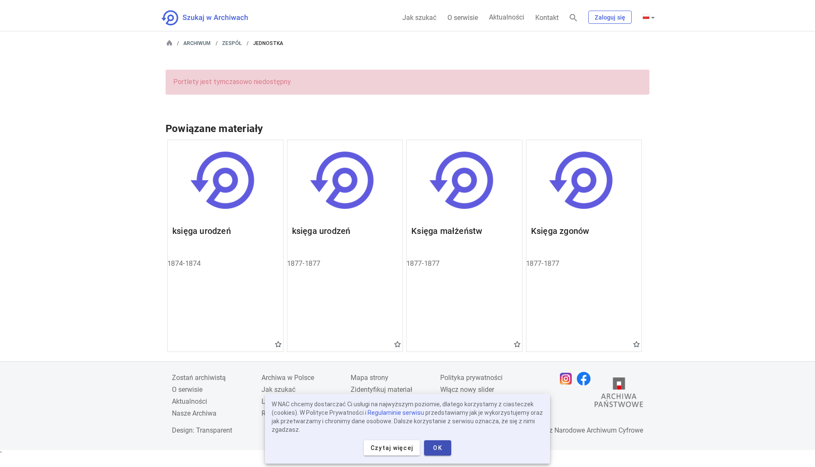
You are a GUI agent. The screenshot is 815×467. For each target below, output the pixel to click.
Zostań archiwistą (199, 378)
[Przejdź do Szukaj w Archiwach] (212, 18)
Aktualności (506, 17)
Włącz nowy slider (467, 389)
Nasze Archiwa (194, 413)
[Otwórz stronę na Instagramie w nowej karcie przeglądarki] (568, 378)
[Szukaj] (573, 18)
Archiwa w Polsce (287, 378)
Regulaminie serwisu (396, 412)
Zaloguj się (610, 17)
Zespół (232, 43)
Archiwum (197, 43)
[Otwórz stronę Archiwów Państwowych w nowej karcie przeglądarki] (619, 394)
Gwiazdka (278, 344)
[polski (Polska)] (649, 17)
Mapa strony (369, 378)
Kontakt (547, 18)
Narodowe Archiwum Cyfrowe (598, 430)
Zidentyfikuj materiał (381, 389)
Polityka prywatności (471, 378)
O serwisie (462, 18)
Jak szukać (419, 18)
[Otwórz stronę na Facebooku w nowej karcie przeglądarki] (586, 378)
